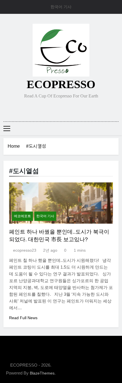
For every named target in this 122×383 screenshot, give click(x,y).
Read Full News (23, 317)
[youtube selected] (74, 109)
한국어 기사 (61, 7)
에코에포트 (22, 216)
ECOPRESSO (61, 84)
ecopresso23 (24, 250)
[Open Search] (117, 128)
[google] (67, 109)
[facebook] (47, 109)
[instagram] (54, 109)
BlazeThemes (42, 373)
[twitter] (61, 109)
